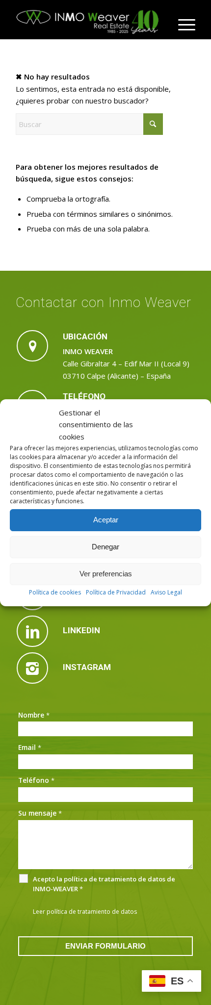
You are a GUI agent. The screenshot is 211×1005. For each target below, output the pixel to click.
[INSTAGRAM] (32, 668)
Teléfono (36, 780)
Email (29, 747)
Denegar (105, 546)
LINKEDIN (81, 630)
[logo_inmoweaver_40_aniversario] (87, 19)
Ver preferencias (105, 573)
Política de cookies (55, 592)
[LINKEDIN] (32, 631)
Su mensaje (40, 813)
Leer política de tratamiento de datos (85, 911)
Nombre (34, 715)
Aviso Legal (166, 592)
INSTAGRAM (87, 667)
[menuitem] (181, 24)
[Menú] (181, 24)
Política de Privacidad (116, 592)
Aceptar (105, 519)
